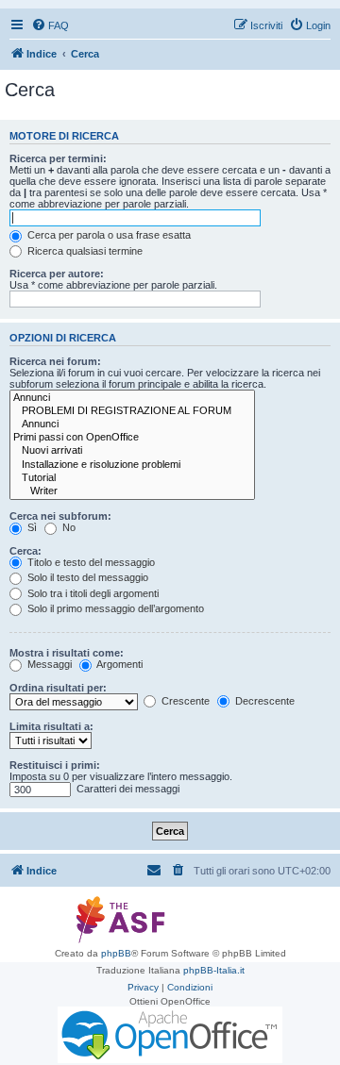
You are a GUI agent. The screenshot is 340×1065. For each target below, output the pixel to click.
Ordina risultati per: (58, 687)
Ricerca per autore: (56, 273)
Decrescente (263, 701)
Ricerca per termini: (58, 158)
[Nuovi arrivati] (132, 451)
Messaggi (48, 664)
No (68, 527)
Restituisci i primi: (54, 765)
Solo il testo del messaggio (86, 577)
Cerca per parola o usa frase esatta (108, 235)
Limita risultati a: (51, 726)
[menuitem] (50, 25)
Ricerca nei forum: (55, 361)
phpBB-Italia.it (214, 970)
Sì (31, 527)
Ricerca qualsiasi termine (84, 251)
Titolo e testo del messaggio (90, 562)
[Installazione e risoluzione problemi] (132, 465)
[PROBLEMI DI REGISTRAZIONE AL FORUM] (132, 411)
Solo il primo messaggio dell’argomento (114, 608)
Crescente (184, 701)
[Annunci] (132, 398)
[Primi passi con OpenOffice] (132, 437)
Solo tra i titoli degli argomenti (92, 593)
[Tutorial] (132, 478)
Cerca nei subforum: (60, 516)
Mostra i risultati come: (66, 652)
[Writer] (132, 491)
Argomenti (118, 664)
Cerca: (25, 551)
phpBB (116, 953)
